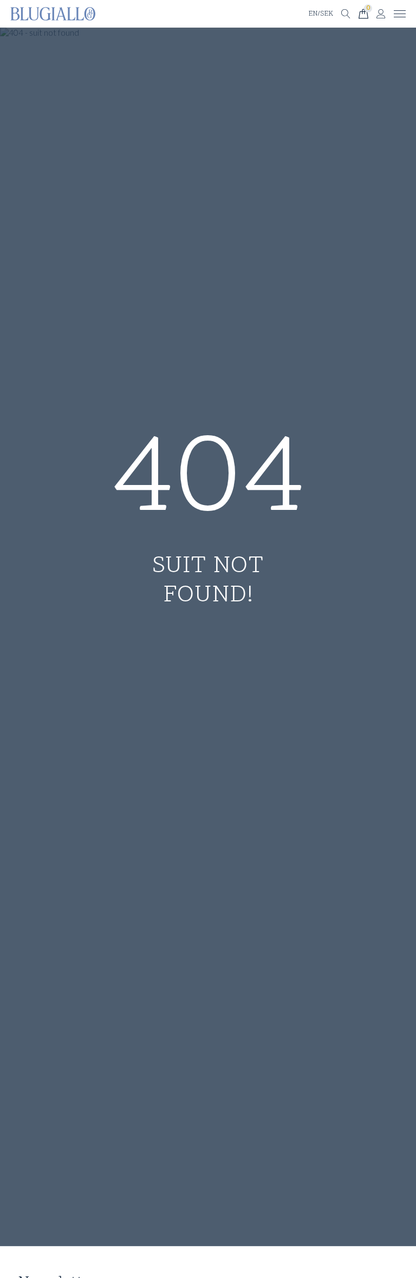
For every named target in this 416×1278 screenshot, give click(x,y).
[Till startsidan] (52, 14)
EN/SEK (320, 14)
